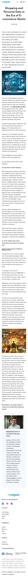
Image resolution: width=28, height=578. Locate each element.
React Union (5, 544)
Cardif (3, 516)
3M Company (5, 514)
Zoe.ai (8, 440)
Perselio (4, 542)
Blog (3, 531)
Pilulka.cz (14, 478)
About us (4, 529)
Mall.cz (4, 128)
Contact (4, 533)
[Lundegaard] (6, 2)
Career (3, 527)
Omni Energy (5, 512)
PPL (3, 518)
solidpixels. (11, 574)
